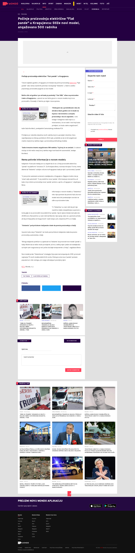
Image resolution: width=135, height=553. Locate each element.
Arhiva (67, 547)
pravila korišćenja (103, 129)
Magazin (20, 529)
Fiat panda (26, 276)
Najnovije (20, 518)
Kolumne (20, 536)
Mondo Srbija (36, 515)
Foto (19, 539)
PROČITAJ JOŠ (24, 383)
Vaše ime (91, 87)
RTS (23, 267)
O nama (20, 547)
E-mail (90, 93)
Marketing (28, 547)
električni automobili (40, 276)
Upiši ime (25, 349)
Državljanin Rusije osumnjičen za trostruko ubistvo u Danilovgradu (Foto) (71, 326)
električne (73, 83)
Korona (20, 521)
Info (19, 14)
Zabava (34, 526)
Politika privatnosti (78, 547)
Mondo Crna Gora (51, 515)
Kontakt (44, 547)
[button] (21, 313)
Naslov (90, 80)
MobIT (20, 531)
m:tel (101, 547)
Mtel (19, 534)
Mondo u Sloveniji (94, 210)
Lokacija (91, 99)
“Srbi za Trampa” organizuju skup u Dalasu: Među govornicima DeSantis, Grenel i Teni (28, 327)
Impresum (36, 547)
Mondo (20, 515)
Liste (33, 536)
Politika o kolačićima (56, 547)
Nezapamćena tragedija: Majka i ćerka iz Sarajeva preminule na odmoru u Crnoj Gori (50, 327)
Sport (19, 526)
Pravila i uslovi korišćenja (26, 550)
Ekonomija (24, 14)
